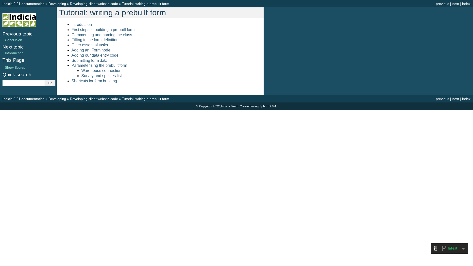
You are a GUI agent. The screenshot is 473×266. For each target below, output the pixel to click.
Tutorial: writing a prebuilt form (145, 4)
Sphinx (264, 106)
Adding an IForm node (90, 50)
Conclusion (13, 40)
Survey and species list (101, 76)
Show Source (15, 67)
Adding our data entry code (94, 55)
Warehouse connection (101, 70)
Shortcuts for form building (94, 81)
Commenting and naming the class (101, 35)
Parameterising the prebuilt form (99, 65)
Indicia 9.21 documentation (23, 4)
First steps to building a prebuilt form (103, 30)
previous (442, 4)
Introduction (81, 24)
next (455, 4)
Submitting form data (89, 60)
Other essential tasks (89, 45)
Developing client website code (94, 4)
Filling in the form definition (94, 40)
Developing (57, 4)
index (466, 4)
